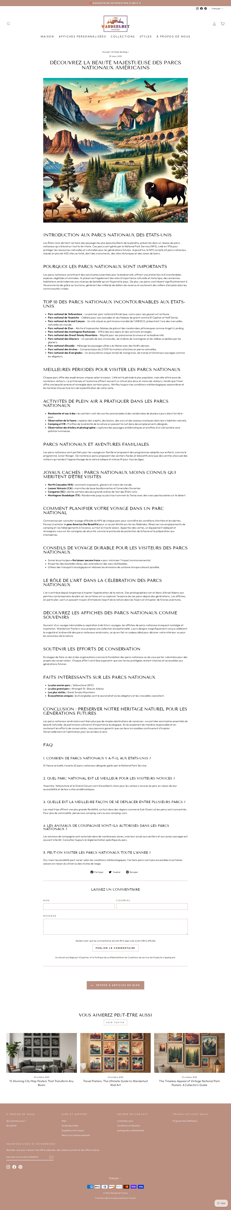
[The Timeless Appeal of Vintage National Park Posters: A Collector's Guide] (189, 1053)
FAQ (64, 1120)
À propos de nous (173, 36)
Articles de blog (119, 51)
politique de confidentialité (130, 1130)
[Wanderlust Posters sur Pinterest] (20, 1167)
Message (50, 915)
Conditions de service (138, 957)
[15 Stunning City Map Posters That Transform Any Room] (41, 1053)
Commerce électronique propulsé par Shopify (115, 1198)
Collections (123, 36)
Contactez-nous (125, 1120)
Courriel (123, 900)
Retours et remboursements (76, 1135)
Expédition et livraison (73, 1130)
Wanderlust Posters (68, 628)
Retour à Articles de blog (117, 985)
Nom (46, 900)
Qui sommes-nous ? (16, 1120)
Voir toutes (115, 1022)
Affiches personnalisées (82, 36)
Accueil (106, 51)
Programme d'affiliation (185, 1120)
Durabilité (11, 1125)
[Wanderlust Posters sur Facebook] (14, 1167)
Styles (146, 36)
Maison (47, 36)
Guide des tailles (70, 1125)
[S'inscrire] (51, 1157)
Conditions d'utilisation (128, 1125)
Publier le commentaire (115, 948)
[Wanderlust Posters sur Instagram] (8, 1167)
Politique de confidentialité (108, 957)
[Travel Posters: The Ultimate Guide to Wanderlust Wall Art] (115, 1053)
